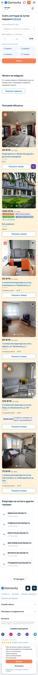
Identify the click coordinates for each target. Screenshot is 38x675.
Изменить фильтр (13, 91)
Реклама (15, 594)
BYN (31, 39)
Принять (19, 661)
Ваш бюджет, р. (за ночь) (12, 34)
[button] (19, 129)
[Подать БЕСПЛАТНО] (29, 2)
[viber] (33, 166)
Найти (19, 61)
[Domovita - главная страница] (12, 2)
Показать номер (16, 166)
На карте (20, 579)
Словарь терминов (28, 594)
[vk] (19, 634)
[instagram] (11, 634)
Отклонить (19, 666)
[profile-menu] (34, 3)
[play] (34, 588)
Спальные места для (10, 24)
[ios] (27, 588)
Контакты (5, 619)
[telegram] (35, 634)
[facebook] (2, 634)
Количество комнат (10, 44)
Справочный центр (19, 629)
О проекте (5, 594)
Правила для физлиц (9, 598)
